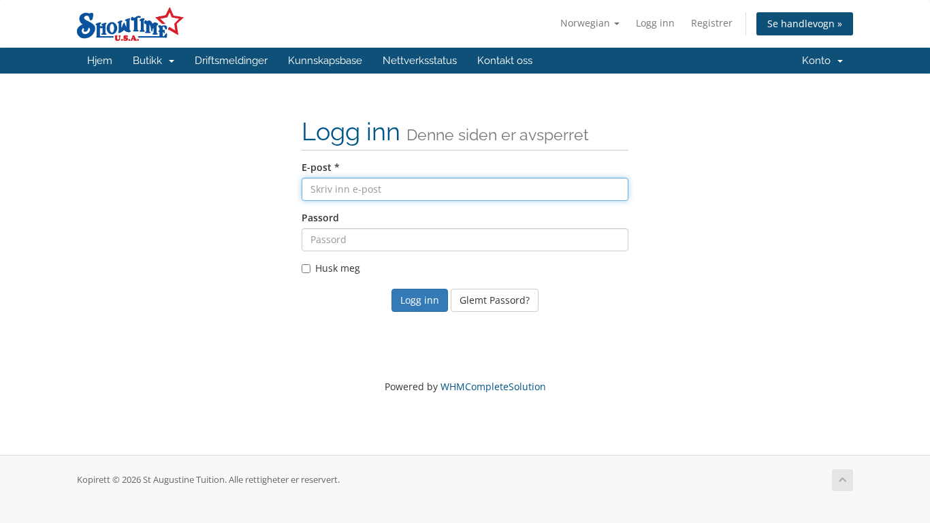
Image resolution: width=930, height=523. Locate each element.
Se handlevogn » (804, 23)
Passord (320, 217)
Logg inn (655, 22)
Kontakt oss (504, 60)
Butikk (150, 60)
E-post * (321, 167)
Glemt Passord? (495, 300)
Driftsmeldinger (231, 60)
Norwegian (586, 22)
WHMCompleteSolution (493, 386)
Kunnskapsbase (325, 60)
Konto (819, 60)
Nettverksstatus (420, 60)
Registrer (712, 22)
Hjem (99, 60)
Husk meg (337, 268)
